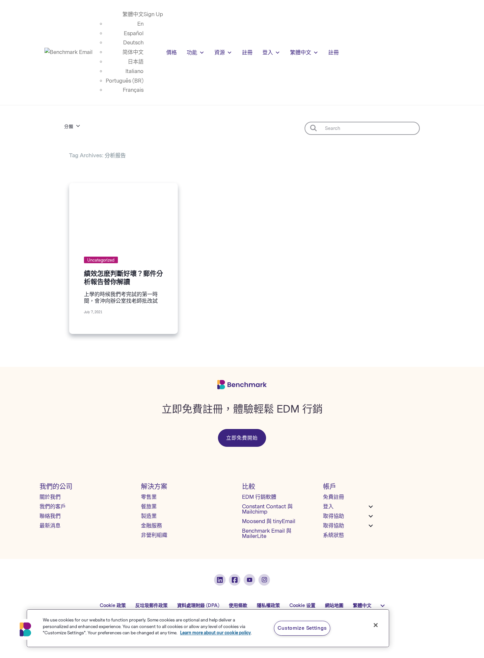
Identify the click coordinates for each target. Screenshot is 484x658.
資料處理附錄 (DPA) (198, 605)
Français (133, 90)
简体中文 (133, 52)
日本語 (136, 62)
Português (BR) (125, 81)
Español (134, 33)
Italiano (134, 71)
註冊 (247, 52)
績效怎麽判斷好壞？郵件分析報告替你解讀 (123, 278)
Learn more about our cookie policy (215, 632)
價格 (171, 52)
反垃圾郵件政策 (151, 605)
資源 (219, 52)
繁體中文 (133, 14)
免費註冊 (333, 497)
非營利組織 (154, 535)
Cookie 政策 (113, 605)
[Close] (375, 625)
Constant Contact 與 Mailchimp (267, 509)
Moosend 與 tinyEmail (268, 521)
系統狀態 (333, 535)
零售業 (149, 497)
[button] (25, 629)
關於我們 (50, 497)
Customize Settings (302, 628)
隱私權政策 (268, 605)
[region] (208, 628)
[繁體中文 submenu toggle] (382, 606)
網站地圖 (334, 605)
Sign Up (153, 14)
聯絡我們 (50, 516)
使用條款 (238, 605)
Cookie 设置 (302, 605)
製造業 (149, 516)
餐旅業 (149, 506)
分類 (68, 126)
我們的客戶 (53, 506)
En (140, 24)
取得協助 (333, 516)
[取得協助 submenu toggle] (370, 516)
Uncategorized (101, 260)
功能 (192, 52)
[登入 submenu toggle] (370, 506)
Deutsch (133, 42)
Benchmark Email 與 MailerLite (266, 533)
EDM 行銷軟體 (259, 497)
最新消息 (50, 525)
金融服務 (151, 525)
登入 (267, 52)
